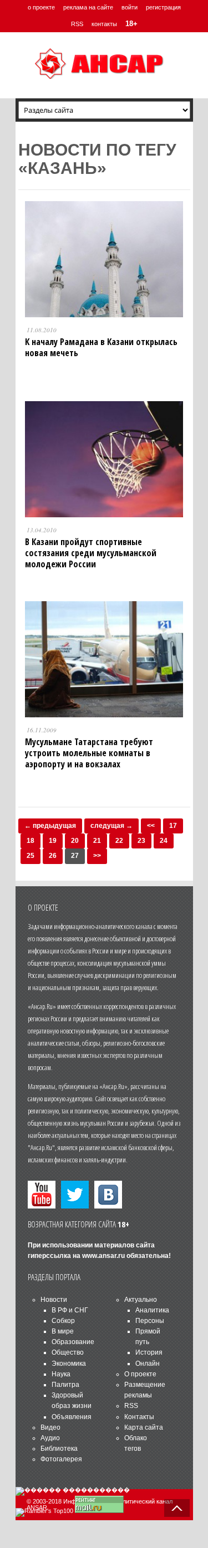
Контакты (139, 1417)
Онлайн (147, 1363)
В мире (63, 1331)
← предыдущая (50, 826)
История (149, 1352)
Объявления (72, 1417)
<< (151, 826)
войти (129, 7)
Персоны (149, 1321)
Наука (61, 1374)
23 (141, 841)
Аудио (50, 1438)
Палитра (65, 1385)
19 (53, 841)
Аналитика (152, 1310)
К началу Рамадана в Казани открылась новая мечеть (101, 347)
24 (164, 841)
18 (30, 841)
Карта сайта (143, 1427)
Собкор (63, 1321)
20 (75, 841)
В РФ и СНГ (70, 1310)
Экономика (69, 1363)
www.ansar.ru (103, 1256)
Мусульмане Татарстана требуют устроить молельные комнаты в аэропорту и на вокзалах (89, 753)
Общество (68, 1352)
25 (30, 856)
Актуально (140, 1300)
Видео (50, 1427)
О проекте (140, 1374)
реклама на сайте (88, 7)
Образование (73, 1342)
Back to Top (177, 1508)
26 (53, 856)
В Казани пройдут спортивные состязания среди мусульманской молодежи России (90, 553)
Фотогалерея (61, 1459)
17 (173, 826)
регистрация (163, 7)
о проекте (41, 7)
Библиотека (59, 1448)
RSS (77, 24)
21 (97, 841)
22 (119, 841)
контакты (104, 24)
